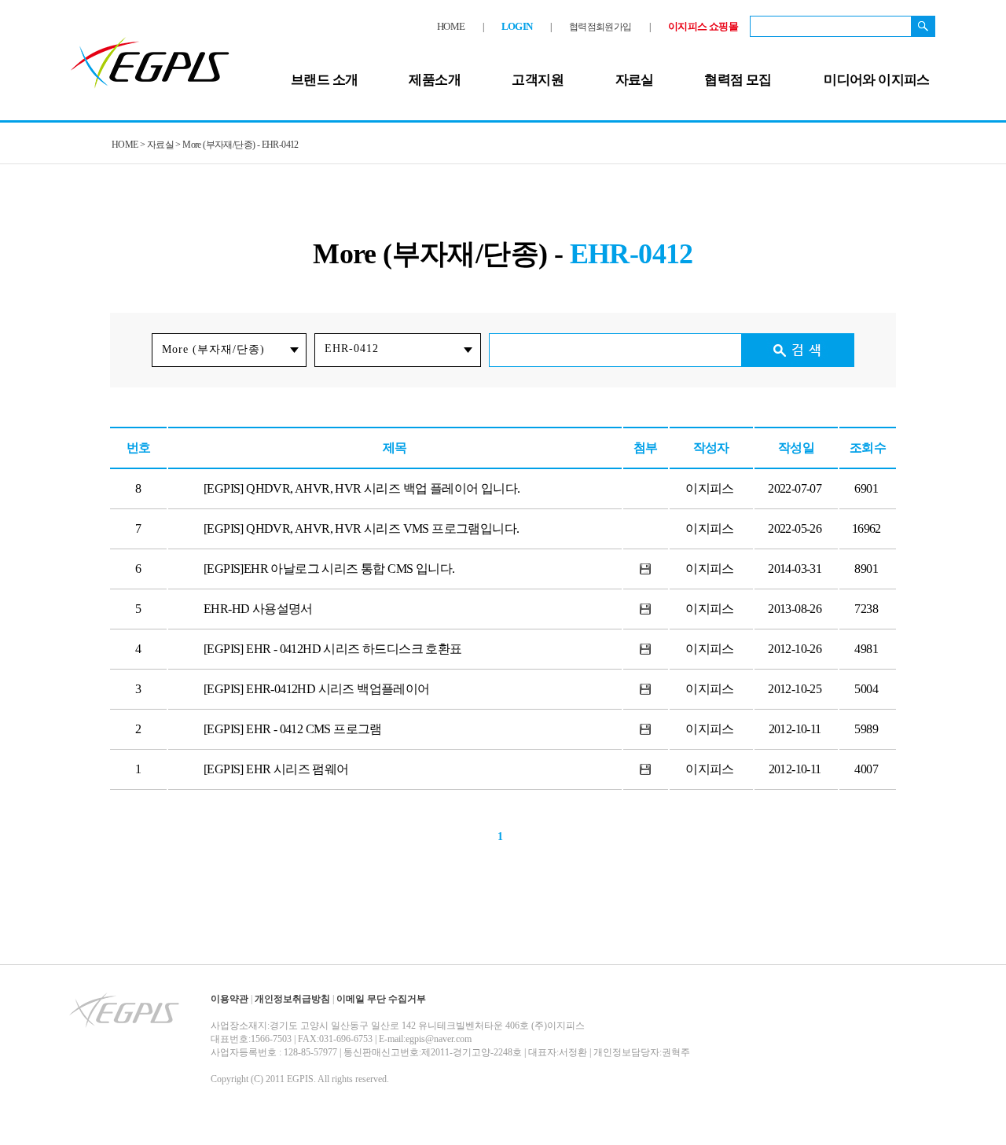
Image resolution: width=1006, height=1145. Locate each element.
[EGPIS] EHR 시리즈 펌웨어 (276, 769)
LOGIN (517, 26)
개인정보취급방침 (292, 998)
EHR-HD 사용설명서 (258, 608)
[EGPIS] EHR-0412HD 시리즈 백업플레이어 (317, 688)
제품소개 (435, 79)
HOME (451, 26)
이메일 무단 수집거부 (381, 998)
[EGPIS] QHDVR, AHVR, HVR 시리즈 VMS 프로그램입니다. (361, 528)
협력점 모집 (737, 79)
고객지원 (538, 79)
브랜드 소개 (324, 79)
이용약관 (229, 998)
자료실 (634, 79)
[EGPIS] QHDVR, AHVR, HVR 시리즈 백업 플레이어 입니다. (362, 488)
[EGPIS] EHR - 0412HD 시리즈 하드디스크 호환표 (333, 648)
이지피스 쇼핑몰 (703, 26)
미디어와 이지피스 (877, 79)
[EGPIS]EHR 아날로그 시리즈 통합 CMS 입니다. (329, 568)
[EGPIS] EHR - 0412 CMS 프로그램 (293, 729)
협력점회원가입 (600, 26)
